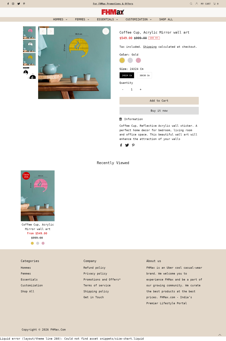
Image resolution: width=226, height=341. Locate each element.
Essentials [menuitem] (106, 19)
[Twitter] (19, 4)
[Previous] (43, 31)
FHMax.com (58, 329)
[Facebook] (8, 4)
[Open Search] (191, 3)
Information (133, 119)
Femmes (26, 273)
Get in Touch (93, 297)
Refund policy (94, 267)
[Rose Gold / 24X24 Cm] (43, 243)
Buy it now (159, 110)
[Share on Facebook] (122, 145)
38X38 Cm (144, 75)
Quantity (126, 82)
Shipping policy (96, 291)
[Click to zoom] (105, 31)
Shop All (27, 291)
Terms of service (97, 285)
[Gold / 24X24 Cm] (32, 243)
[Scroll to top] (220, 335)
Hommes (26, 267)
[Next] (50, 31)
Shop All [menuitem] (166, 19)
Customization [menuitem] (137, 19)
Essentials (29, 279)
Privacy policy (95, 273)
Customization (32, 285)
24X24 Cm (127, 75)
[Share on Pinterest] (133, 145)
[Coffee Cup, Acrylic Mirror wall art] (38, 195)
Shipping (150, 46)
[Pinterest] (24, 4)
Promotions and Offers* (102, 279)
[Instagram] (13, 4)
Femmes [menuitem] (81, 19)
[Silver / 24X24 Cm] (37, 243)
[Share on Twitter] (128, 145)
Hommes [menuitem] (59, 19)
